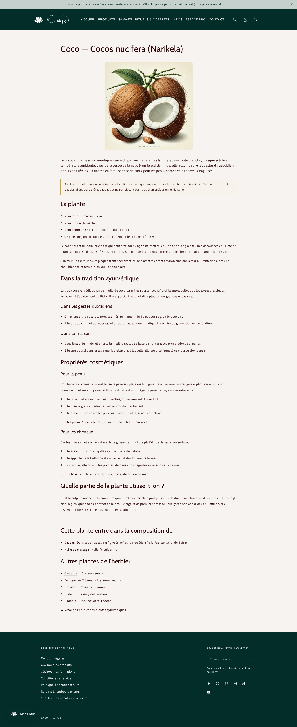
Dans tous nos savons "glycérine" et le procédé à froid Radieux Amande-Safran (132, 542)
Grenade (70, 587)
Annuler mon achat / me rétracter (64, 698)
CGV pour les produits (56, 665)
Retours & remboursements (60, 691)
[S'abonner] (254, 659)
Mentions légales (53, 658)
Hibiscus (70, 601)
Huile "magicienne (104, 549)
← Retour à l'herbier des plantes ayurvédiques (93, 610)
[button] (235, 19)
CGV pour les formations (58, 671)
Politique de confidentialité (60, 685)
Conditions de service (56, 678)
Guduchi (70, 594)
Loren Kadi (55, 718)
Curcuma (70, 573)
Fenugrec (70, 580)
